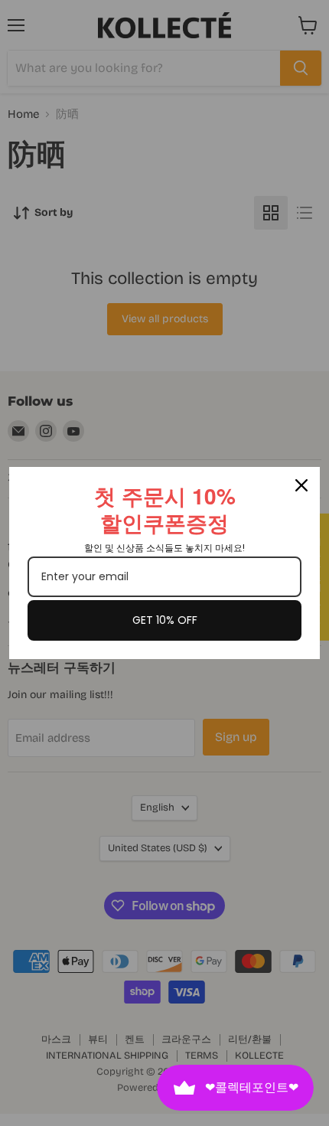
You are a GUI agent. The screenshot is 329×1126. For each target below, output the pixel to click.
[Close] (301, 485)
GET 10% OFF (164, 620)
